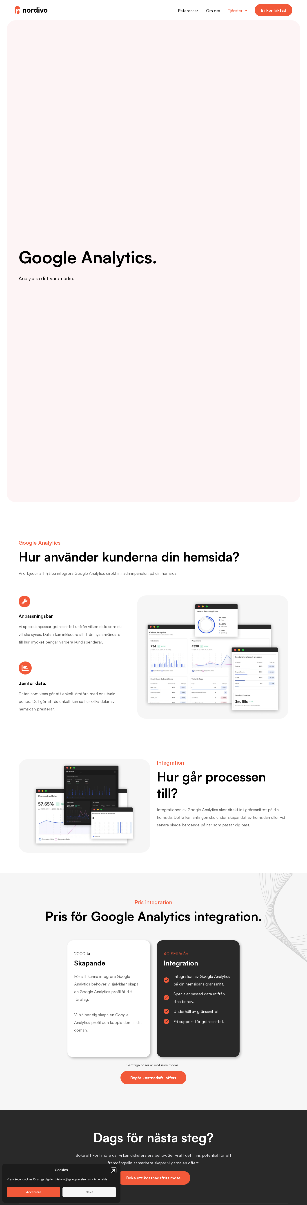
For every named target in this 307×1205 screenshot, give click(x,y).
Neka (89, 1192)
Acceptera (33, 1192)
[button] (113, 1170)
